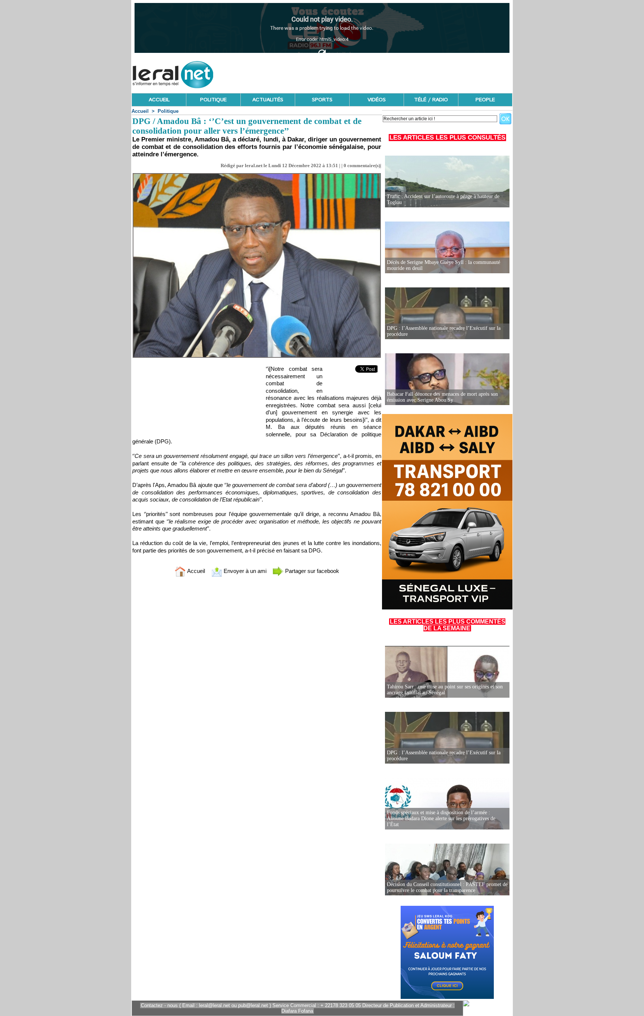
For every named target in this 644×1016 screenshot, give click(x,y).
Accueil (140, 111)
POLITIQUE (213, 99)
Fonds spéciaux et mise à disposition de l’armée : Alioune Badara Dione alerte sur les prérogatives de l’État (441, 818)
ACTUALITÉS (267, 99)
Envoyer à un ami (244, 571)
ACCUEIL (159, 99)
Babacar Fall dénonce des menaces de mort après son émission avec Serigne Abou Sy (442, 397)
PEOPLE (485, 99)
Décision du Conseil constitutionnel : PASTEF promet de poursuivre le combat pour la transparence (447, 887)
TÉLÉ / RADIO (431, 99)
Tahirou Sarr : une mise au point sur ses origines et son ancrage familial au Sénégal (445, 689)
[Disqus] (257, 681)
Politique (168, 111)
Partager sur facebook (311, 571)
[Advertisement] (376, 72)
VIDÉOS (376, 99)
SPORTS (322, 99)
